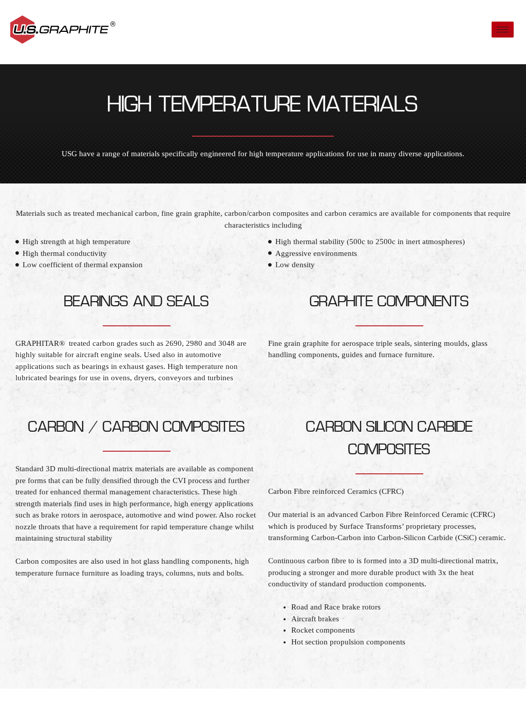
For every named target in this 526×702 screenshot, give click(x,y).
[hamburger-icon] (502, 29)
